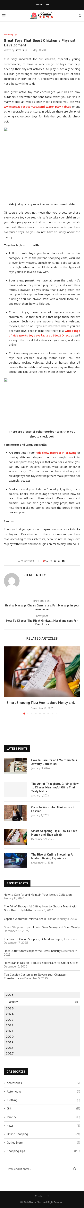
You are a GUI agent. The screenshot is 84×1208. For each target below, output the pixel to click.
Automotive (43, 1091)
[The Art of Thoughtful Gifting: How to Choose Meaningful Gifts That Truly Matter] (15, 789)
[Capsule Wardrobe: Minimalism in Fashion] (15, 813)
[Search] (80, 15)
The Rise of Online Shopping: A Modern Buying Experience (52, 856)
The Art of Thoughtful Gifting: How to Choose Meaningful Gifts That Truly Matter (55, 787)
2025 (10, 1008)
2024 (10, 1014)
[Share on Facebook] (51, 561)
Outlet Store (43, 1142)
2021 (10, 1031)
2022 (10, 1025)
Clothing (43, 1100)
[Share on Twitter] (55, 561)
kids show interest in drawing (56, 452)
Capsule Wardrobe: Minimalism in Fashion (53, 809)
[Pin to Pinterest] (59, 561)
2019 (10, 1042)
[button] (7, 680)
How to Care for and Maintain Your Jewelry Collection (54, 762)
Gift (43, 1108)
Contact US (42, 4)
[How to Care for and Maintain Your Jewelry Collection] (15, 766)
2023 (10, 1019)
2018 (10, 1048)
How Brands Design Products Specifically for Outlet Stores (41, 962)
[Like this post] (47, 561)
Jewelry (43, 1117)
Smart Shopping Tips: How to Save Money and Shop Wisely (54, 833)
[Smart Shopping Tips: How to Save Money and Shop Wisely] (42, 671)
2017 (10, 1053)
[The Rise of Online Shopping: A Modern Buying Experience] (15, 860)
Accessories (43, 1083)
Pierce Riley (21, 50)
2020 (10, 1036)
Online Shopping (43, 1134)
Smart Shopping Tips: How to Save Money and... (42, 702)
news (43, 1125)
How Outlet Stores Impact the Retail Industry (32, 950)
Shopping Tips (43, 1151)
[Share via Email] (63, 561)
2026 (10, 994)
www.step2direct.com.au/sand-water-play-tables (37, 106)
